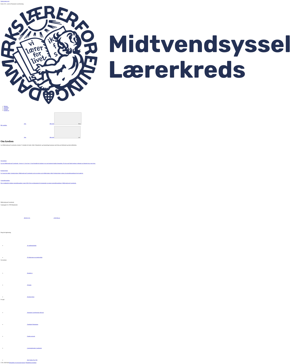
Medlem (6, 106)
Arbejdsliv (6, 107)
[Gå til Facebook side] (12, 229)
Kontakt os (6, 110)
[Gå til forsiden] (148, 103)
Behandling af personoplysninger (17, 362)
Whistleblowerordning (31, 362)
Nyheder (6, 109)
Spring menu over (5, 1)
